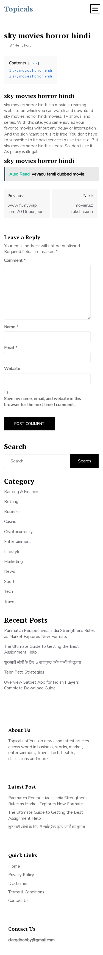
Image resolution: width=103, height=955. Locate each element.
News (9, 571)
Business (12, 511)
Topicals (18, 8)
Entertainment (17, 541)
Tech (8, 591)
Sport (9, 581)
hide (33, 63)
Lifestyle (12, 551)
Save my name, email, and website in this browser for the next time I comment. (42, 401)
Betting (11, 501)
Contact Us (18, 900)
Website (12, 368)
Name (11, 327)
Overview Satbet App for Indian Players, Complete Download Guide (42, 685)
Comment (15, 260)
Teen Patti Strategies (24, 672)
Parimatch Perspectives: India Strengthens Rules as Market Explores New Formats (49, 633)
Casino (10, 521)
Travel (10, 601)
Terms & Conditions (26, 892)
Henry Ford (23, 45)
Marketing (13, 561)
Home (14, 866)
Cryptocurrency (18, 531)
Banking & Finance (21, 491)
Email (10, 347)
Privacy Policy (21, 875)
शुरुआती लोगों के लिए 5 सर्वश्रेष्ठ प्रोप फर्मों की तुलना (42, 662)
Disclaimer (18, 883)
